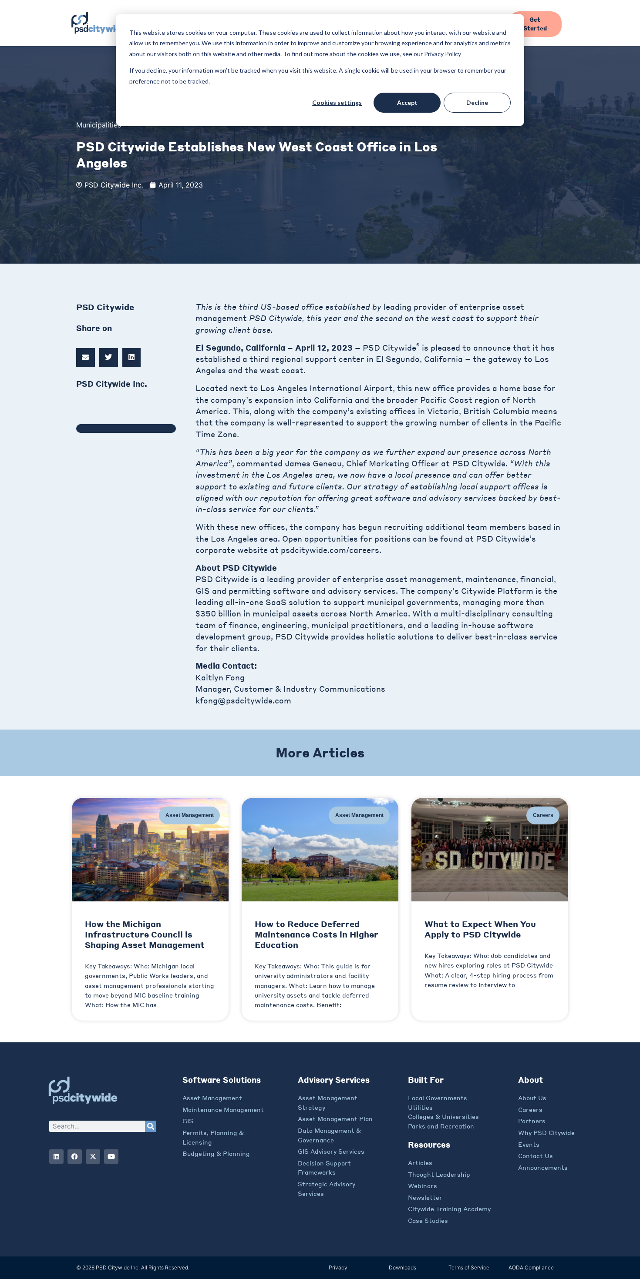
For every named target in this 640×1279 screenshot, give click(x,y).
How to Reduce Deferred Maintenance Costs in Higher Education (316, 934)
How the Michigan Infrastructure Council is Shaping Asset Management (145, 934)
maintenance (489, 579)
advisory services (362, 591)
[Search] (150, 1126)
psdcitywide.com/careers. (331, 550)
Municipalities (98, 125)
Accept (407, 102)
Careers (543, 815)
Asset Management (189, 815)
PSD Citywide (222, 579)
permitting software (269, 591)
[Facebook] (74, 1156)
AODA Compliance (531, 1267)
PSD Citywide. (481, 463)
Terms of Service (468, 1267)
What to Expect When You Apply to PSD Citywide (480, 929)
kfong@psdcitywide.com (243, 700)
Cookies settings (337, 102)
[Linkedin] (56, 1156)
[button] (85, 357)
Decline (477, 102)
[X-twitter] (93, 1156)
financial (537, 579)
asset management (423, 579)
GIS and (212, 591)
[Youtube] (111, 1156)
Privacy (338, 1267)
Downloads (402, 1267)
